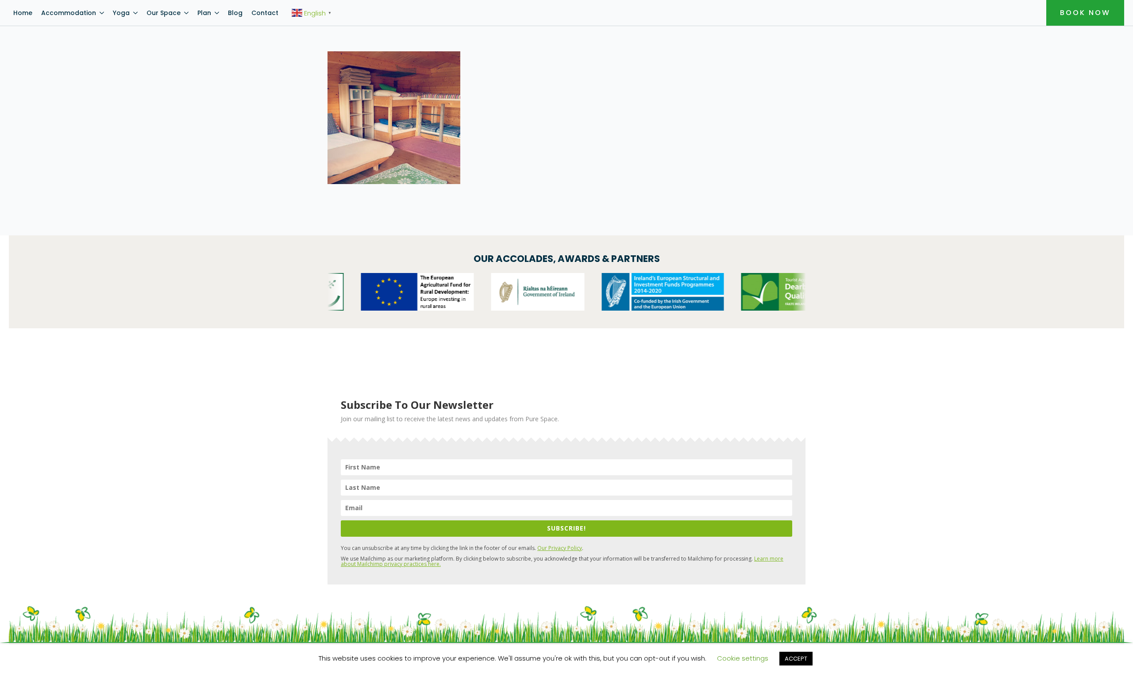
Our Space (163, 12)
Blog (235, 12)
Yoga (121, 12)
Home (22, 12)
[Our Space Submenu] (187, 13)
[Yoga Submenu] (136, 13)
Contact (264, 12)
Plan (204, 12)
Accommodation (68, 12)
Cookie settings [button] (742, 658)
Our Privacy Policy (559, 548)
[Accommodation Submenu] (102, 13)
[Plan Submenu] (217, 13)
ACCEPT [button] (796, 658)
